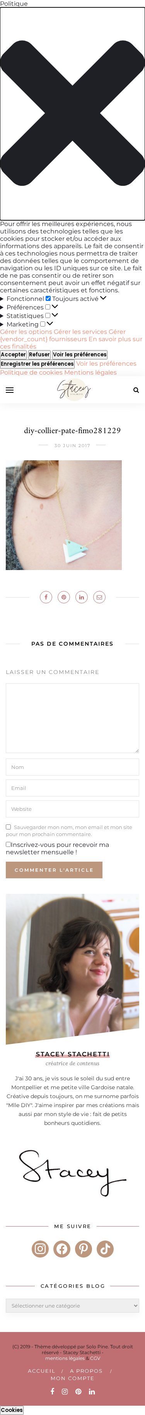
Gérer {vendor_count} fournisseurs (63, 335)
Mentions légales (90, 372)
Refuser (39, 354)
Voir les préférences (80, 354)
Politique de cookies (32, 372)
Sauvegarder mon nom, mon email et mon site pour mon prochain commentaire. (69, 830)
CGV (95, 1358)
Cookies (12, 1410)
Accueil (42, 1371)
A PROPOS (86, 1371)
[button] (72, 113)
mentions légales (65, 1358)
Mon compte (73, 1378)
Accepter (13, 354)
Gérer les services (80, 331)
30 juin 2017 (72, 445)
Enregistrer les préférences (37, 364)
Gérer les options (26, 331)
